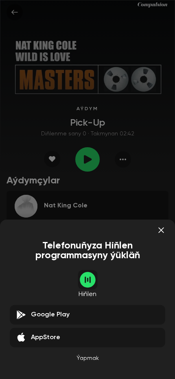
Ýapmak (88, 358)
